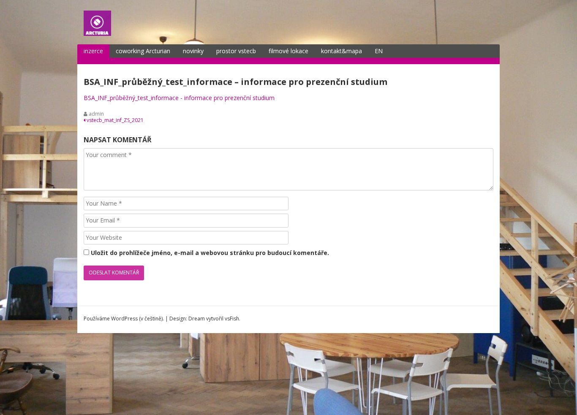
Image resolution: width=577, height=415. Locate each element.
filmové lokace (288, 51)
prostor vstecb (236, 51)
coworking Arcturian (143, 51)
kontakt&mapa (341, 51)
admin (96, 113)
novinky (193, 51)
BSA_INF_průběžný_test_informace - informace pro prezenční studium (179, 98)
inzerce (93, 51)
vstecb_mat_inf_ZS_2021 (114, 120)
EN (379, 51)
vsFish (232, 318)
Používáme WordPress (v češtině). (124, 318)
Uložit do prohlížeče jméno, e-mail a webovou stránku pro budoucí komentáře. (210, 253)
